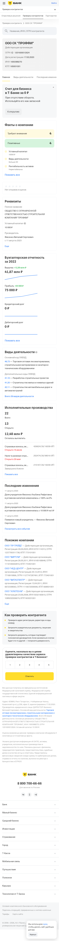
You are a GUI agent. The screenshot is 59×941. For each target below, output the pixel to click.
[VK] (23, 794)
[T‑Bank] (15, 3)
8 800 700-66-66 (29, 783)
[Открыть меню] (4, 3)
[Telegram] (36, 794)
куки (45, 924)
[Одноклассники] (29, 794)
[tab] (6, 77)
